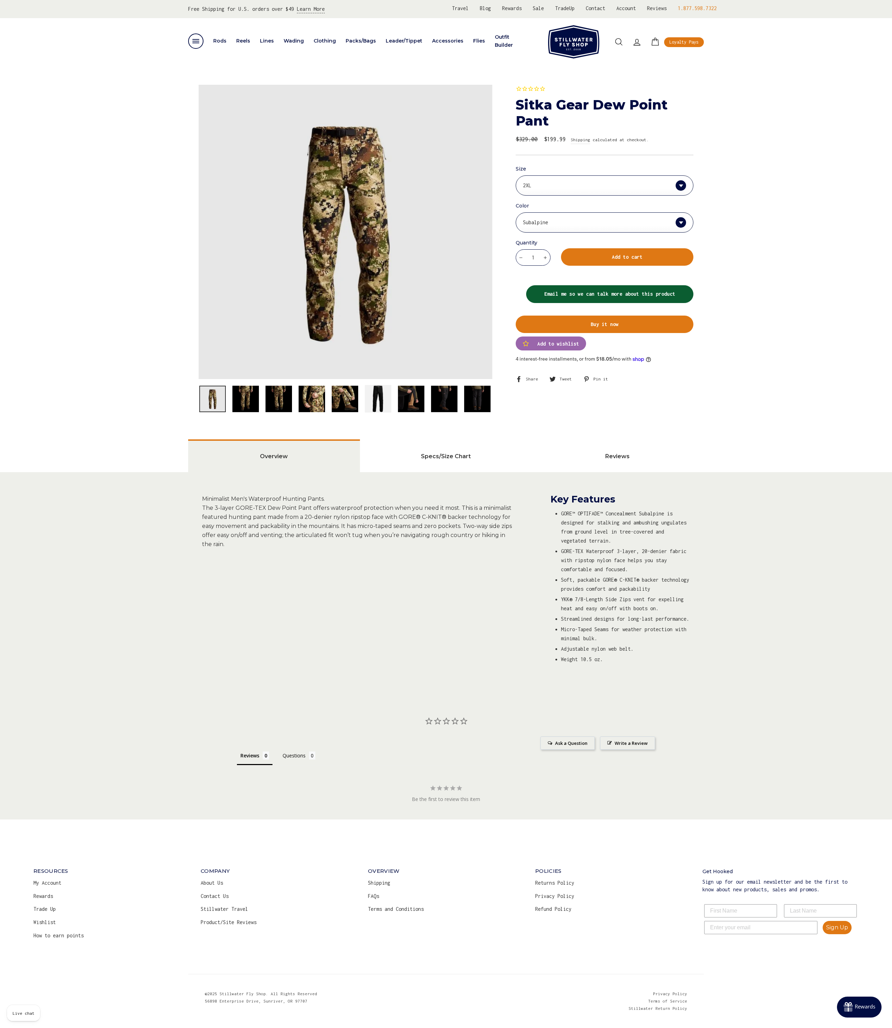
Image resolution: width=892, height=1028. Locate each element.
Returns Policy (554, 883)
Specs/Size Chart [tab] (446, 456)
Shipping (580, 139)
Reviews (657, 8)
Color (522, 206)
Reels (243, 41)
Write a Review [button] (631, 743)
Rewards (512, 8)
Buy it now (604, 324)
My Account (47, 883)
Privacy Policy (554, 896)
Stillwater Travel (224, 909)
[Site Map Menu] (195, 41)
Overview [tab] (274, 456)
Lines (267, 41)
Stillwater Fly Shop (573, 42)
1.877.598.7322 (697, 8)
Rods (219, 41)
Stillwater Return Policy (658, 1008)
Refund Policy (553, 909)
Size (521, 169)
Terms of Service (667, 1001)
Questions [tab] (294, 755)
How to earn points (58, 935)
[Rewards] (859, 1007)
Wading (294, 41)
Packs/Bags (361, 41)
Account (626, 8)
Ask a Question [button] (571, 743)
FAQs (373, 896)
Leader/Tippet (404, 41)
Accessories (447, 41)
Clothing (325, 41)
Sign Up (837, 927)
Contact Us (215, 896)
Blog (485, 8)
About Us (212, 883)
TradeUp (565, 8)
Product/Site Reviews (228, 922)
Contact (595, 8)
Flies (479, 41)
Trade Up (44, 909)
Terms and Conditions (396, 909)
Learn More (311, 9)
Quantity (526, 243)
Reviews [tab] (617, 456)
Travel (460, 8)
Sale (538, 8)
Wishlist (44, 922)
